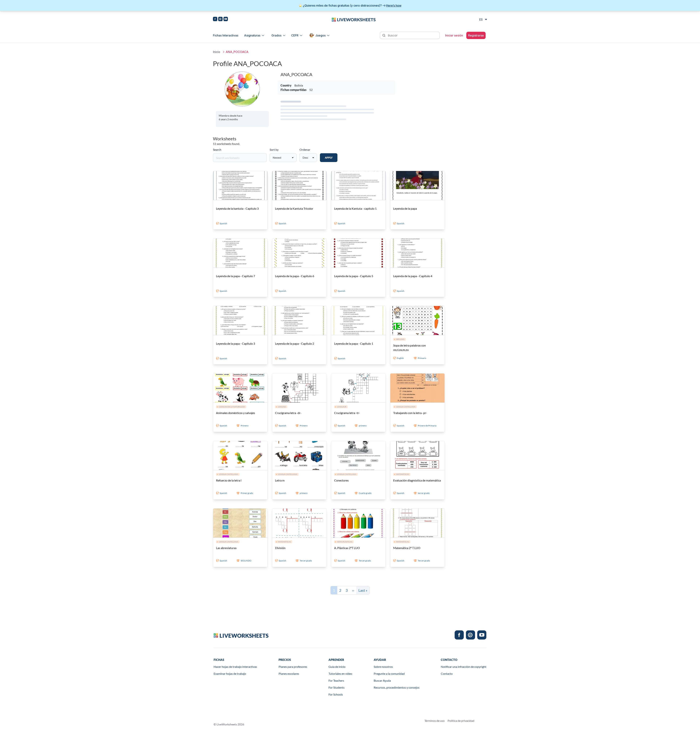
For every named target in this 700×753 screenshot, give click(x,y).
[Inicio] (354, 19)
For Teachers (336, 680)
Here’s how (393, 5)
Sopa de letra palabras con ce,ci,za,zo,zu (409, 347)
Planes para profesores (293, 666)
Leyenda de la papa (405, 208)
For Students (336, 687)
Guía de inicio (336, 666)
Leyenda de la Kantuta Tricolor (294, 208)
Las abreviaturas (226, 548)
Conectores (341, 480)
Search (217, 149)
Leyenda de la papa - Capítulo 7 (235, 276)
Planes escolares (289, 673)
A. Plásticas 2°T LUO (347, 548)
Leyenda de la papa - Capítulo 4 (412, 276)
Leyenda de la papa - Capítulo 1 (353, 343)
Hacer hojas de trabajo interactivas (235, 666)
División (280, 548)
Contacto (447, 673)
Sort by (274, 149)
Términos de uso (434, 720)
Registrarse (476, 35)
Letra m (280, 480)
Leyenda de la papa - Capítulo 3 (235, 343)
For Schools (335, 694)
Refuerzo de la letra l (228, 480)
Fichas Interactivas (225, 35)
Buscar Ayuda (382, 680)
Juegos (320, 35)
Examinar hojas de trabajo (230, 673)
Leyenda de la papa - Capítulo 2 (294, 343)
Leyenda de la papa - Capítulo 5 (353, 276)
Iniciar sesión (454, 35)
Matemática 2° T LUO (406, 548)
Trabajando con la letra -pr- (410, 413)
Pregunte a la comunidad (389, 673)
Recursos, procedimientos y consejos (396, 687)
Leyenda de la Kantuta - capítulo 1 (355, 208)
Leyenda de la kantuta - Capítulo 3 (237, 208)
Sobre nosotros (383, 666)
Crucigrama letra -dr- (288, 413)
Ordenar (305, 149)
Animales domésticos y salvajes (235, 413)
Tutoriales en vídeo (340, 673)
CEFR (294, 35)
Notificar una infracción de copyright (463, 666)
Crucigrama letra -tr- (347, 413)
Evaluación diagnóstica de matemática (417, 480)
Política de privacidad (461, 720)
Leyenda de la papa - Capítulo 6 (294, 276)
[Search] (384, 35)
